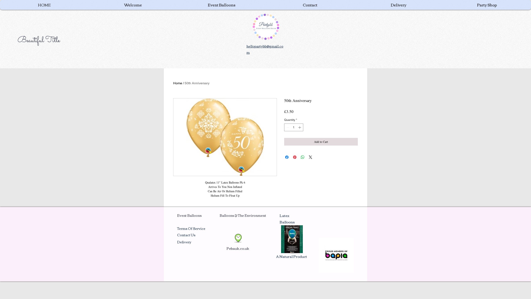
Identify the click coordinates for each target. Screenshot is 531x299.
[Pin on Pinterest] (294, 157)
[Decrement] (287, 127)
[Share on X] (310, 157)
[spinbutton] (293, 127)
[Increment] (300, 127)
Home (177, 83)
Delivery (184, 242)
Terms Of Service (191, 228)
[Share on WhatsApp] (302, 157)
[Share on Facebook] (286, 157)
